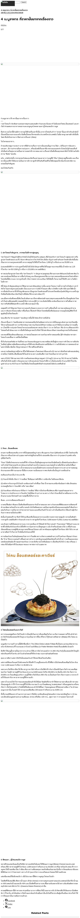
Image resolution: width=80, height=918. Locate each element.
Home (7, 6)
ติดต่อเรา (8, 14)
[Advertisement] (40, 46)
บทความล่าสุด (10, 9)
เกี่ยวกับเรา (9, 12)
